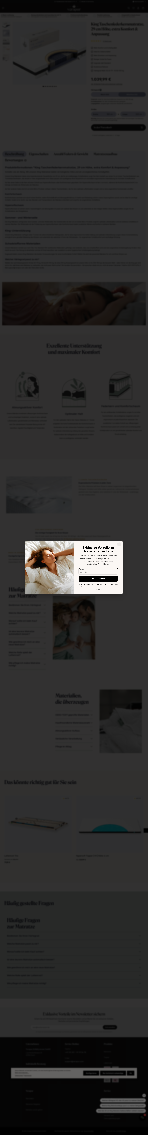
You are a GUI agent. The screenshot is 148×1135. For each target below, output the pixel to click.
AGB (80, 586)
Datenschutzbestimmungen (92, 584)
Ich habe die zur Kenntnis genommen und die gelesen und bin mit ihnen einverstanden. (98, 585)
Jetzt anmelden (98, 579)
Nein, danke (98, 590)
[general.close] (119, 544)
